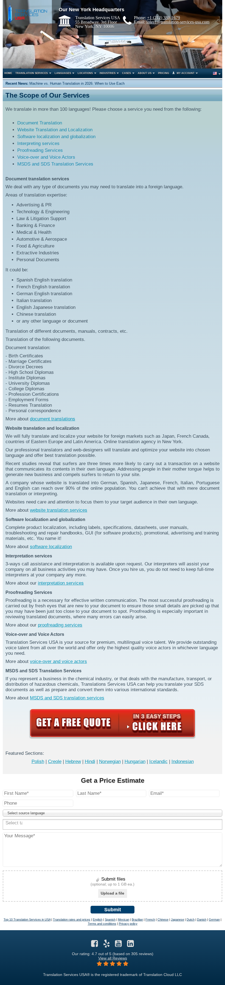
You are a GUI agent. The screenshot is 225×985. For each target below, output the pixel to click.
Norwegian (110, 761)
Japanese (177, 919)
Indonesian (182, 761)
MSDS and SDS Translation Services (55, 164)
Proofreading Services (40, 150)
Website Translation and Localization (54, 129)
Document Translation (39, 123)
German (214, 919)
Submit (112, 909)
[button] (216, 73)
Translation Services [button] (31, 73)
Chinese (163, 919)
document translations (52, 419)
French (150, 919)
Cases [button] (126, 73)
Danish (201, 919)
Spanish (110, 919)
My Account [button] (186, 73)
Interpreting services (38, 143)
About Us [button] (144, 73)
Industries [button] (108, 73)
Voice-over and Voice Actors (46, 157)
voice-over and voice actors (58, 661)
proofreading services (60, 625)
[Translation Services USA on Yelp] (106, 945)
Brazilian (137, 919)
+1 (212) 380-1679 (163, 17)
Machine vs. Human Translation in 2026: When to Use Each (77, 83)
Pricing (163, 73)
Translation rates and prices (71, 919)
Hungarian (135, 761)
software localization (51, 546)
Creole (54, 761)
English (97, 919)
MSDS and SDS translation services (67, 698)
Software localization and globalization (56, 136)
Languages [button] (63, 73)
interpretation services (61, 583)
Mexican (123, 919)
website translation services (58, 510)
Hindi (90, 761)
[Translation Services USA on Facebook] (94, 945)
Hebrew (73, 761)
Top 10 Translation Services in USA (27, 919)
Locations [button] (85, 73)
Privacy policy (128, 923)
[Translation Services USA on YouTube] (118, 945)
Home (8, 73)
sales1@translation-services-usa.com (177, 22)
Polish (38, 761)
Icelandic (158, 761)
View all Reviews (112, 958)
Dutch (191, 919)
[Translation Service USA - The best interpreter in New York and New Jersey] (26, 13)
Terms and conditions (102, 923)
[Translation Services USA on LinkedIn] (130, 945)
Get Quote (112, 723)
